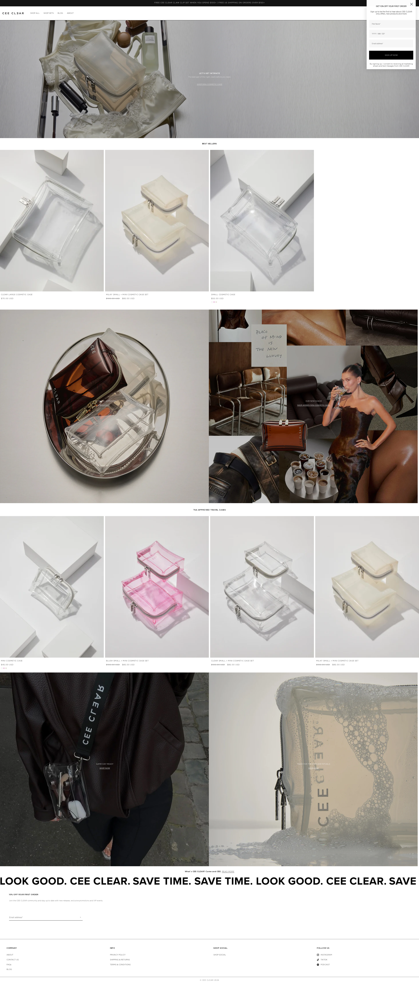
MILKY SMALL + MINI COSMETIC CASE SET (127, 295)
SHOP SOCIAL (219, 955)
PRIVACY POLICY (118, 955)
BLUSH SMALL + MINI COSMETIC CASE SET (127, 661)
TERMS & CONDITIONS (120, 965)
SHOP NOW (105, 768)
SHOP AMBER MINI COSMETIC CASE (313, 405)
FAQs (9, 965)
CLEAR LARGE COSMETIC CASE (17, 295)
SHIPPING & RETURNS (120, 960)
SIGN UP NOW (391, 55)
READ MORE (228, 871)
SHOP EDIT (105, 405)
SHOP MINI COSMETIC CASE (209, 84)
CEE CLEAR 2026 (210, 980)
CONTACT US (13, 960)
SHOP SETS (49, 13)
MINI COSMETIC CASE (12, 661)
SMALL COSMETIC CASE (223, 295)
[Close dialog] (411, 4)
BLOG (60, 13)
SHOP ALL (35, 13)
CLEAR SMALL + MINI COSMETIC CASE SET (232, 661)
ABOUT (70, 13)
